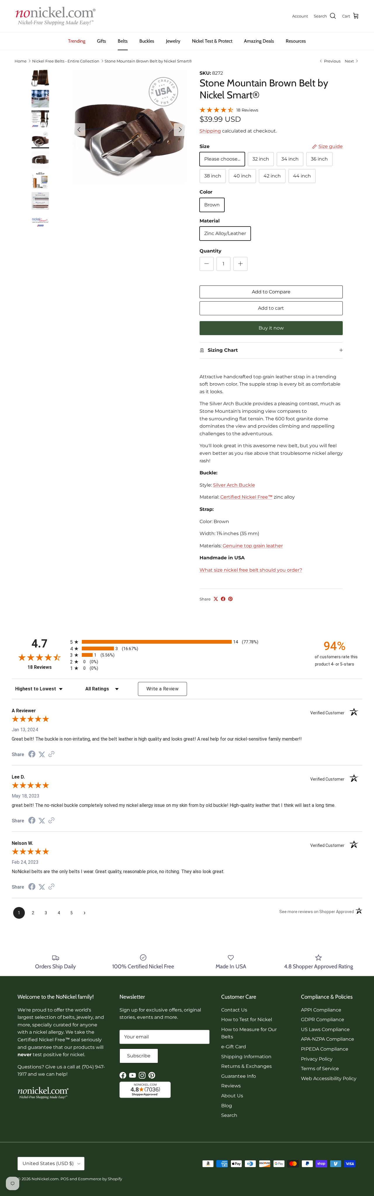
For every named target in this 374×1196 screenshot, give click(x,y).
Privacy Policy (317, 1059)
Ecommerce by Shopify (100, 1178)
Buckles (146, 41)
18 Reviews (247, 110)
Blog (226, 1105)
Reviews (231, 1086)
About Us (232, 1095)
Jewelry (173, 41)
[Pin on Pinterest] (230, 599)
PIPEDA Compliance (324, 1049)
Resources (296, 41)
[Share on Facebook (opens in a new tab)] (31, 755)
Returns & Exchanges (246, 1066)
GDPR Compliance (322, 1019)
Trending (76, 41)
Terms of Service (320, 1068)
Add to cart (271, 308)
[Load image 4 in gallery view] (129, 126)
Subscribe (138, 1056)
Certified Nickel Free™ (246, 497)
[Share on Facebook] (223, 599)
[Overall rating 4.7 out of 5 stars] (216, 109)
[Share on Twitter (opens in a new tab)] (41, 754)
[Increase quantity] (240, 264)
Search (229, 1115)
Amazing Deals (259, 41)
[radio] (187, 642)
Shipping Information (246, 1056)
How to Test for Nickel (246, 1019)
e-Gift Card (233, 1046)
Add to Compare (271, 292)
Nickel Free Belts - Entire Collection (65, 61)
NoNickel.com (45, 1178)
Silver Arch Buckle (234, 485)
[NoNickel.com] (55, 16)
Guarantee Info (238, 1076)
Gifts (101, 41)
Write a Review (162, 689)
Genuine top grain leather (253, 546)
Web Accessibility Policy (328, 1078)
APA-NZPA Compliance (327, 1039)
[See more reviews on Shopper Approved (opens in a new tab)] (51, 754)
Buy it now (271, 328)
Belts (123, 41)
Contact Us (234, 1010)
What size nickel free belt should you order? (251, 570)
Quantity (210, 251)
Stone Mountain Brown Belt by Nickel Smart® (148, 61)
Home (21, 61)
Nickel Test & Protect (212, 41)
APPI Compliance (321, 1010)
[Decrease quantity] (207, 264)
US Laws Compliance (325, 1029)
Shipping (210, 131)
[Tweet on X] (216, 599)
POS (64, 1178)
